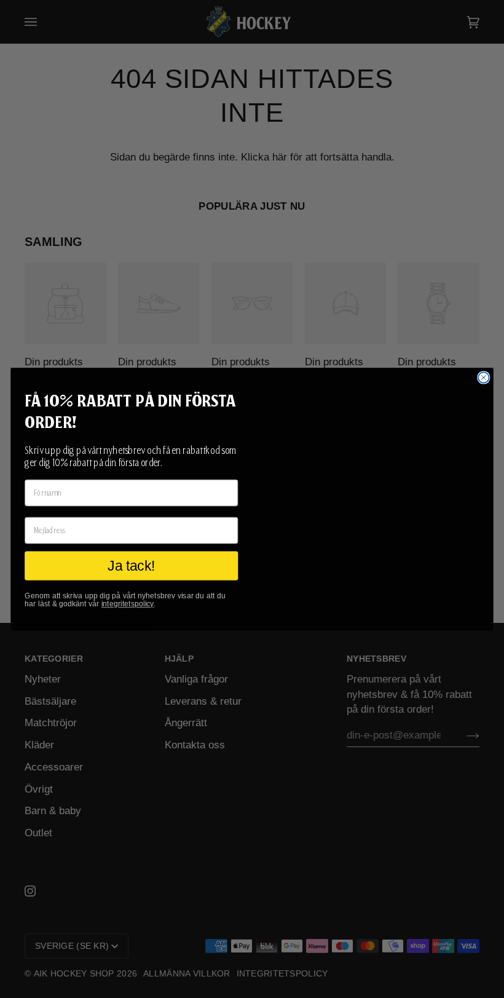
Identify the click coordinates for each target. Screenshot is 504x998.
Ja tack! (131, 566)
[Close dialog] (483, 377)
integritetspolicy (127, 604)
